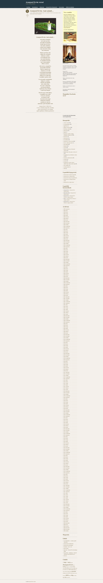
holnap (73, 568)
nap (74, 569)
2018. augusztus (67, 359)
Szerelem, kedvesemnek (68, 157)
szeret (70, 571)
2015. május (66, 420)
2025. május (66, 232)
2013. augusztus (67, 453)
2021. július (66, 304)
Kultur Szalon (66, 548)
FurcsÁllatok (66, 139)
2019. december (66, 334)
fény (66, 568)
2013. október (66, 450)
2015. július (66, 417)
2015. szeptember (67, 414)
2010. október (66, 507)
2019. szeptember (67, 339)
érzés (67, 577)
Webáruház (42, 7)
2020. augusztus (67, 322)
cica (69, 566)
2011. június (66, 494)
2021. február (66, 312)
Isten (75, 568)
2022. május (66, 289)
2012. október (66, 469)
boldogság (67, 566)
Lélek (69, 569)
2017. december (66, 372)
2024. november (66, 241)
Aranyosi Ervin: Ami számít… (42, 10)
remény (66, 571)
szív (69, 573)
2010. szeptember (67, 508)
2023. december (66, 259)
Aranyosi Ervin (68, 565)
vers (67, 575)
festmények (66, 138)
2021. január (66, 314)
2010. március (66, 518)
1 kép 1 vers (66, 122)
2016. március (66, 405)
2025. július (66, 229)
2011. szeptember (67, 490)
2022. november (66, 279)
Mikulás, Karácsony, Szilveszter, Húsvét (38, 12)
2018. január (66, 370)
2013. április (66, 460)
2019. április (66, 347)
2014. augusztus (67, 435)
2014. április (66, 441)
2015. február (66, 425)
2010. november (66, 505)
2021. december (66, 296)
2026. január (66, 219)
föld (67, 568)
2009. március (66, 526)
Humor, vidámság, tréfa (68, 142)
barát (74, 565)
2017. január (66, 389)
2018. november (66, 355)
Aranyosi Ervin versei (35, 2)
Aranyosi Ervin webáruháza (68, 543)
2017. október (66, 375)
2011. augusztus (67, 491)
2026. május (66, 213)
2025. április (66, 234)
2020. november (66, 317)
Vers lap (65, 555)
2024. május (66, 251)
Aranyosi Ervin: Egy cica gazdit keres (70, 177)
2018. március (66, 367)
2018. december (66, 353)
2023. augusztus (67, 265)
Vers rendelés (66, 165)
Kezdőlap (28, 7)
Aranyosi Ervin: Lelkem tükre (69, 182)
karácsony (56, 12)
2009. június (66, 524)
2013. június (66, 457)
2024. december (66, 240)
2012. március (66, 480)
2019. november (66, 336)
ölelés (31, 13)
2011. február (66, 501)
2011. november (66, 486)
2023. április (66, 271)
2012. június (66, 475)
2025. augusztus (67, 227)
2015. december (66, 410)
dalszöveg (65, 130)
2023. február (66, 274)
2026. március (66, 216)
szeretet (33, 13)
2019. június (66, 344)
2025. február (66, 237)
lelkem (67, 569)
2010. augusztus (67, 510)
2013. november (66, 449)
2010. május (66, 515)
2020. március (66, 329)
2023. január (66, 276)
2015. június (66, 419)
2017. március (66, 386)
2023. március (66, 273)
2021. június (66, 306)
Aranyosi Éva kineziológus (68, 545)
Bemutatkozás (35, 7)
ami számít (51, 12)
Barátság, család (67, 129)
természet (64, 575)
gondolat (70, 568)
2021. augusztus (67, 303)
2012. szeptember (67, 471)
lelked (65, 569)
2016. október (66, 394)
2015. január (66, 427)
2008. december (66, 527)
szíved (71, 573)
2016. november (66, 392)
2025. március (66, 235)
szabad (68, 571)
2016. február (66, 406)
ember (73, 566)
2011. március (66, 499)
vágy (75, 575)
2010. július (66, 512)
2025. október (66, 224)
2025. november (66, 223)
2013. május (66, 458)
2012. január (66, 483)
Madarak (65, 146)
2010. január (66, 521)
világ (72, 575)
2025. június (66, 231)
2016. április (66, 403)
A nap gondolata (66, 124)
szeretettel (64, 573)
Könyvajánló (66, 144)
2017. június (66, 381)
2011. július (66, 493)
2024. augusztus (67, 246)
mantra (65, 147)
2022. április (66, 290)
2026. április (66, 215)
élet (65, 577)
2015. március (66, 424)
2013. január (66, 464)
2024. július (66, 248)
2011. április (66, 497)
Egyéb (65, 132)
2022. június (66, 287)
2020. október (66, 318)
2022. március (66, 292)
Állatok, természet (67, 127)
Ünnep (36, 13)
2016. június (66, 400)
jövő (63, 569)
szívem (74, 573)
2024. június (66, 249)
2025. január (66, 238)
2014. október (66, 431)
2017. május (66, 383)
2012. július (66, 474)
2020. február (66, 331)
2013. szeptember (67, 452)
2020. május (66, 326)
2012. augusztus (67, 472)
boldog (64, 566)
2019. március (66, 348)
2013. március (66, 461)
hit (71, 568)
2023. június (66, 268)
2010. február (66, 519)
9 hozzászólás (39, 13)
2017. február (66, 387)
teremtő (76, 573)
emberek (64, 568)
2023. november (66, 260)
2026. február (66, 218)
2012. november (66, 468)
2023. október (66, 262)
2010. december (66, 504)
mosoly (59, 12)
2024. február (66, 256)
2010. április (66, 516)
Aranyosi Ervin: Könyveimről (51, 7)
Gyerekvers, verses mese (68, 141)
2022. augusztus (67, 284)
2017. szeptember (67, 377)
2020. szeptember (67, 320)
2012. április (66, 479)
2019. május (66, 345)
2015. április (66, 422)
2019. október (66, 337)
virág (74, 575)
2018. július (66, 361)
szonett (65, 160)
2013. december (66, 447)
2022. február (66, 293)
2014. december (66, 428)
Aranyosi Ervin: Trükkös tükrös (69, 176)
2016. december (66, 391)
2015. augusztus (67, 416)
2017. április (66, 384)
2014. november (66, 430)
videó (65, 168)
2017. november (66, 373)
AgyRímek (65, 125)
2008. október (66, 530)
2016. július (66, 398)
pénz (76, 569)
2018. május (66, 364)
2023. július (66, 267)
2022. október (66, 281)
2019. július (66, 342)
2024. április (66, 252)
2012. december (66, 466)
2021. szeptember (67, 301)
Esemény (65, 136)
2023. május (66, 270)
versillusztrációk (66, 166)
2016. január (66, 408)
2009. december (66, 523)
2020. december (66, 315)
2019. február (66, 350)
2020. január (66, 333)
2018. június (66, 362)
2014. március (66, 442)
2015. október (66, 413)
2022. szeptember (67, 282)
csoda (54, 12)
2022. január (66, 295)
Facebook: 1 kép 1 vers (68, 546)
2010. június (66, 513)
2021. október (66, 300)
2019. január (66, 351)
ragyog (64, 571)
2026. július (66, 210)
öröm (69, 577)
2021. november (66, 298)
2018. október (66, 356)
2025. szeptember (67, 226)
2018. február (66, 369)
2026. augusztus (67, 209)
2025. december (66, 221)
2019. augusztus (67, 340)
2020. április (66, 328)
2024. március (66, 254)
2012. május (66, 477)
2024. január (66, 257)
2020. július (66, 323)
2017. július (66, 380)
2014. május (66, 439)
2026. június (66, 212)
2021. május (66, 307)
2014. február (66, 444)
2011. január (66, 502)
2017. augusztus (67, 378)
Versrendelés (61, 7)
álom (63, 577)
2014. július (66, 436)
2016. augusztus (67, 397)
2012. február (66, 482)
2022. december (66, 278)
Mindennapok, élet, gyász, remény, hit (70, 152)
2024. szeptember (67, 245)
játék (76, 568)
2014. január (66, 446)
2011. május (66, 496)
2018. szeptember (67, 358)
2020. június (66, 325)
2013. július (66, 455)
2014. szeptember (67, 433)
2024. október (66, 243)
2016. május (66, 402)
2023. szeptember (67, 263)
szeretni (67, 573)
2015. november (66, 411)
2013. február (66, 463)
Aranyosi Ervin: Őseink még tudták (70, 174)
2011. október (66, 488)
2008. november (66, 529)
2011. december (66, 485)
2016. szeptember (67, 395)
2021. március (66, 311)
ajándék (48, 12)
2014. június (66, 438)
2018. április (66, 366)
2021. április (66, 309)
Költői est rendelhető (70, 7)
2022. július (66, 285)
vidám (70, 575)
